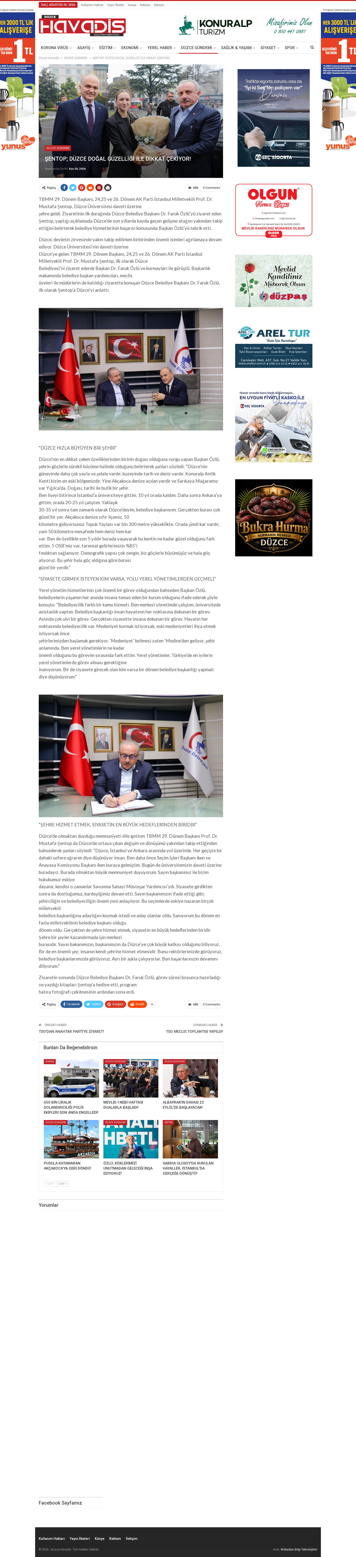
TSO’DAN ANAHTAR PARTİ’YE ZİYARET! (71, 1031)
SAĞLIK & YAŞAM (236, 47)
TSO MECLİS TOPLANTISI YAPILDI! (194, 1031)
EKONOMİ (130, 47)
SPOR (290, 47)
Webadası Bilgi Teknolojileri (299, 1549)
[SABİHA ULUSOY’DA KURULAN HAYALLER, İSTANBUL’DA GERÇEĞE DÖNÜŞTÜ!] (190, 1139)
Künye (132, 5)
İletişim (159, 5)
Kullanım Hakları (92, 5)
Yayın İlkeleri (115, 5)
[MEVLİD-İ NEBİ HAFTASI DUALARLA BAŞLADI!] (131, 1078)
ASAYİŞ (83, 47)
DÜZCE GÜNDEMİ (196, 47)
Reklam (145, 5)
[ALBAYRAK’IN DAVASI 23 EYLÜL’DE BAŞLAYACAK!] (190, 1078)
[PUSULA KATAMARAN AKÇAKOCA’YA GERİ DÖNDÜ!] (71, 1139)
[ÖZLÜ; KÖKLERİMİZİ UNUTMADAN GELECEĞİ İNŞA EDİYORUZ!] (131, 1139)
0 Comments (211, 187)
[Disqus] (131, 1281)
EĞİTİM (105, 47)
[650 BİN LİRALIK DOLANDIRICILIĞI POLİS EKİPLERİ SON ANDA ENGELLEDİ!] (71, 1078)
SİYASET (268, 47)
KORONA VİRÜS (54, 47)
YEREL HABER (159, 47)
